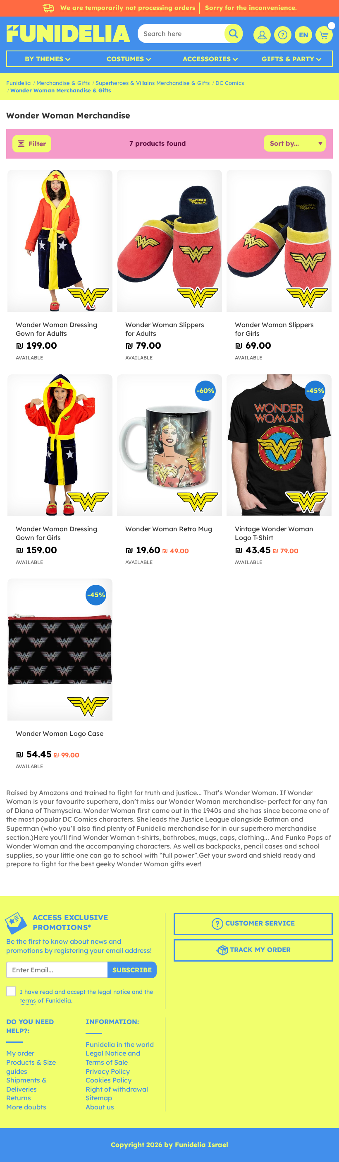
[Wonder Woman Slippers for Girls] (279, 241)
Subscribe (132, 970)
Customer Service (259, 923)
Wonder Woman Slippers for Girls (274, 329)
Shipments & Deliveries (26, 1084)
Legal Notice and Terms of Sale (113, 1057)
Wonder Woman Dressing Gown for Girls (56, 533)
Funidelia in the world (120, 1044)
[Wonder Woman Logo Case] (59, 650)
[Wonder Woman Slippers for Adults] (169, 241)
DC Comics (229, 83)
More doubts (26, 1107)
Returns (18, 1098)
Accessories (207, 58)
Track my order (259, 949)
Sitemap (99, 1098)
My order (20, 1053)
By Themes (44, 58)
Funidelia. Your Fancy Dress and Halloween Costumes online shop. (68, 33)
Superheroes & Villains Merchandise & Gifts (152, 83)
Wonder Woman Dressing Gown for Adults (56, 329)
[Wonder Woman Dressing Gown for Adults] (59, 241)
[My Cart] (324, 34)
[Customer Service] (282, 34)
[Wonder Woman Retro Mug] (169, 445)
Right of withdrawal (117, 1089)
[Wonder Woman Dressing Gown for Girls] (59, 445)
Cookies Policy (108, 1080)
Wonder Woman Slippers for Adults (164, 329)
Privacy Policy (108, 1071)
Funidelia (18, 83)
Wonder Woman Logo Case (59, 733)
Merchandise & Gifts (63, 83)
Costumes (125, 58)
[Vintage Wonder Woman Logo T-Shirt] (279, 445)
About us (100, 1107)
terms (28, 1000)
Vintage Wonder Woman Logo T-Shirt (274, 533)
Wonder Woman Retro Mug (168, 529)
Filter (37, 144)
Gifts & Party (288, 58)
